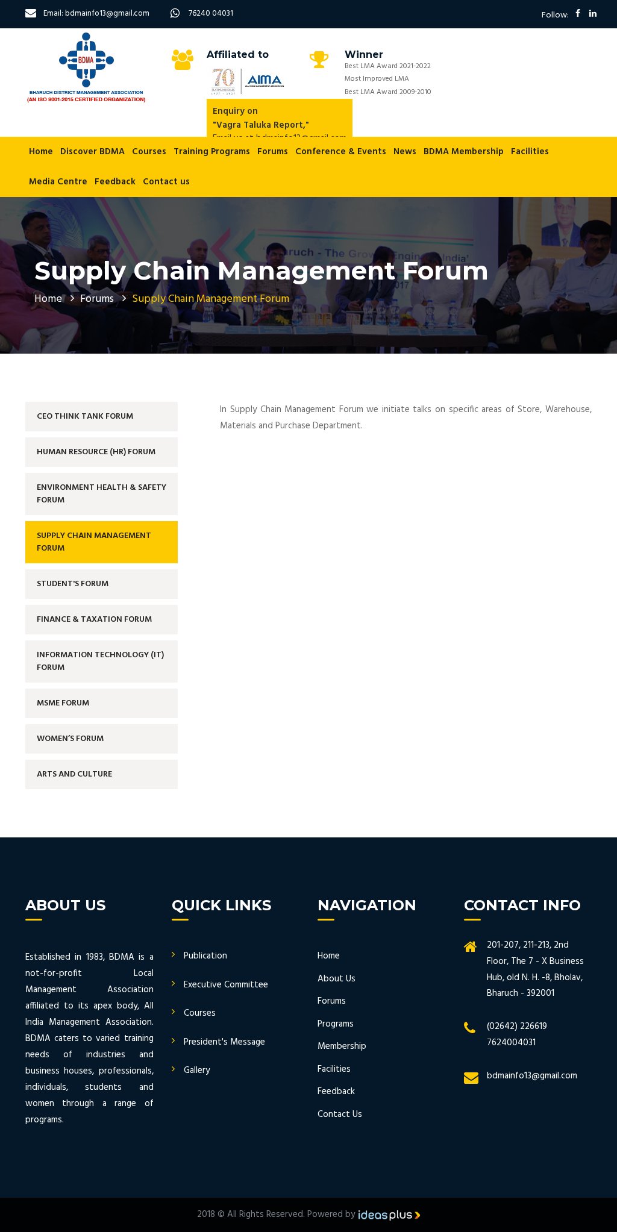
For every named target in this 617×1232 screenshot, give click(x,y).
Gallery (197, 1070)
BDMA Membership (464, 152)
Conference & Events (340, 152)
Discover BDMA (92, 152)
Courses (149, 152)
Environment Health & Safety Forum (101, 494)
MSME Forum (63, 703)
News (404, 152)
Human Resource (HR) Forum (96, 452)
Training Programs (212, 152)
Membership (342, 1046)
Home (41, 152)
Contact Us (340, 1114)
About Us (336, 979)
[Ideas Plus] (389, 1214)
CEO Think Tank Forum (85, 417)
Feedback (115, 182)
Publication (205, 956)
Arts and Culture (74, 774)
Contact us (166, 182)
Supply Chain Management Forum (94, 542)
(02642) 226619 (517, 1026)
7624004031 (511, 1043)
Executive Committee (226, 985)
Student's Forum (72, 584)
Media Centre (58, 182)
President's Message (224, 1042)
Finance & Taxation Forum (94, 620)
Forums (272, 152)
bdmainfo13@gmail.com (532, 1076)
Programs (336, 1024)
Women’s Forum (70, 739)
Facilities (530, 152)
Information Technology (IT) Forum (100, 661)
